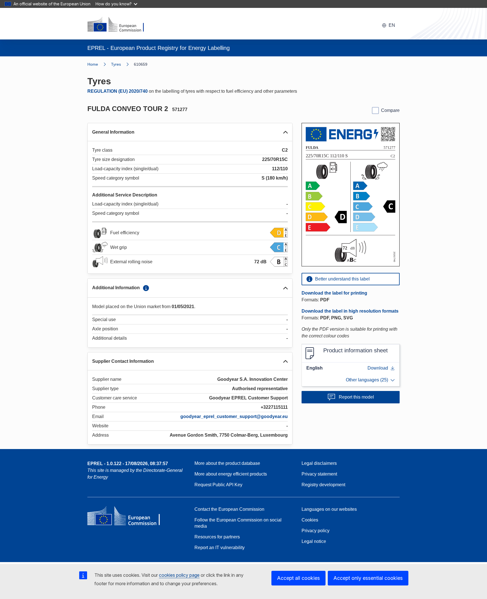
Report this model (356, 397)
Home (92, 64)
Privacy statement (319, 474)
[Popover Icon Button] (146, 288)
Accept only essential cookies (368, 578)
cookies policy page (179, 575)
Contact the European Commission (229, 509)
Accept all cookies (298, 578)
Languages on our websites (329, 509)
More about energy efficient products (230, 474)
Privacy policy (315, 530)
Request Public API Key (218, 484)
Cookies (310, 520)
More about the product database (227, 463)
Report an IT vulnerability (219, 547)
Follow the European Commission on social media (238, 523)
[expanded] (285, 132)
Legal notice (314, 541)
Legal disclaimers (319, 463)
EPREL (127, 463)
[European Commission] (119, 25)
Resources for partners (217, 536)
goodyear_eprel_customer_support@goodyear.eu (234, 416)
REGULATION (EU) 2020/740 (117, 91)
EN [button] (392, 25)
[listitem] (122, 64)
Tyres (116, 64)
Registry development (323, 484)
